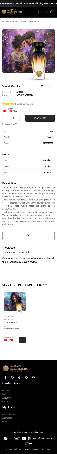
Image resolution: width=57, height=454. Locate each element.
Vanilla (47, 172)
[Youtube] (33, 377)
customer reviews (24, 104)
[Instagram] (12, 377)
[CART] (51, 11)
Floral (49, 137)
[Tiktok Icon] (19, 377)
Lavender (46, 160)
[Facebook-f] (5, 377)
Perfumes (14, 21)
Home (5, 21)
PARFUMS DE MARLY (12, 328)
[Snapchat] (26, 377)
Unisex (23, 21)
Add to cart (40, 118)
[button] (22, 340)
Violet (48, 166)
